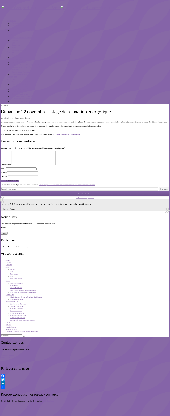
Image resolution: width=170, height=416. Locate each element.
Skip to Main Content (8, 2)
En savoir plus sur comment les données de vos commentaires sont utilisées (67, 185)
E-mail (4, 173)
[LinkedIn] (85, 383)
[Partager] (85, 387)
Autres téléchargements (85, 198)
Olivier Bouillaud (48, 401)
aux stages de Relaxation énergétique (66, 134)
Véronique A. (8, 118)
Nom (3, 169)
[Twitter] (85, 379)
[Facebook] (85, 376)
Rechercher (164, 189)
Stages (27, 118)
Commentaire (6, 165)
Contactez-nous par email (10, 362)
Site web (4, 177)
